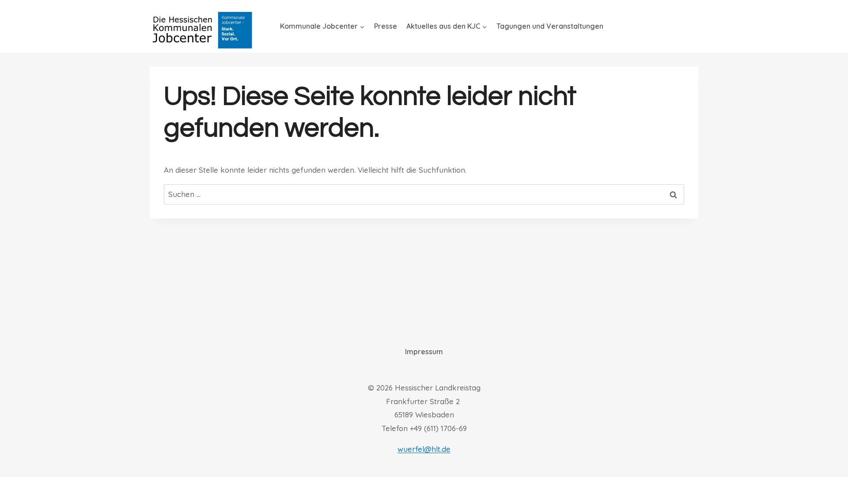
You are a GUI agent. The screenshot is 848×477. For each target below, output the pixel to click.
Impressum (424, 351)
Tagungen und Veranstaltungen (549, 26)
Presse (385, 26)
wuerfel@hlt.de (424, 449)
